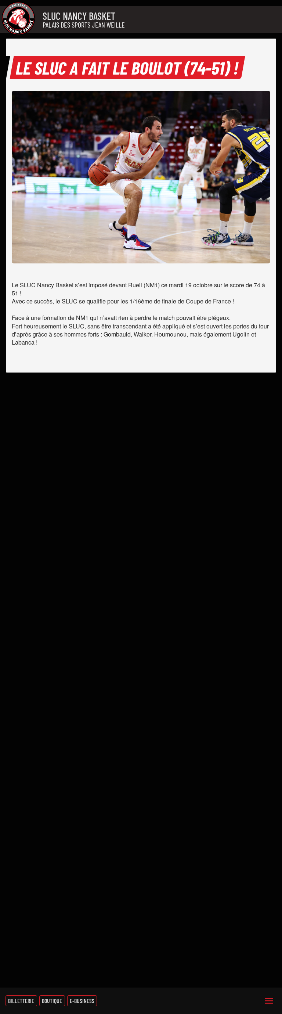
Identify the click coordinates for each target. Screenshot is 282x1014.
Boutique (52, 1000)
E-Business (82, 1000)
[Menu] (268, 1000)
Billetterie (21, 1000)
